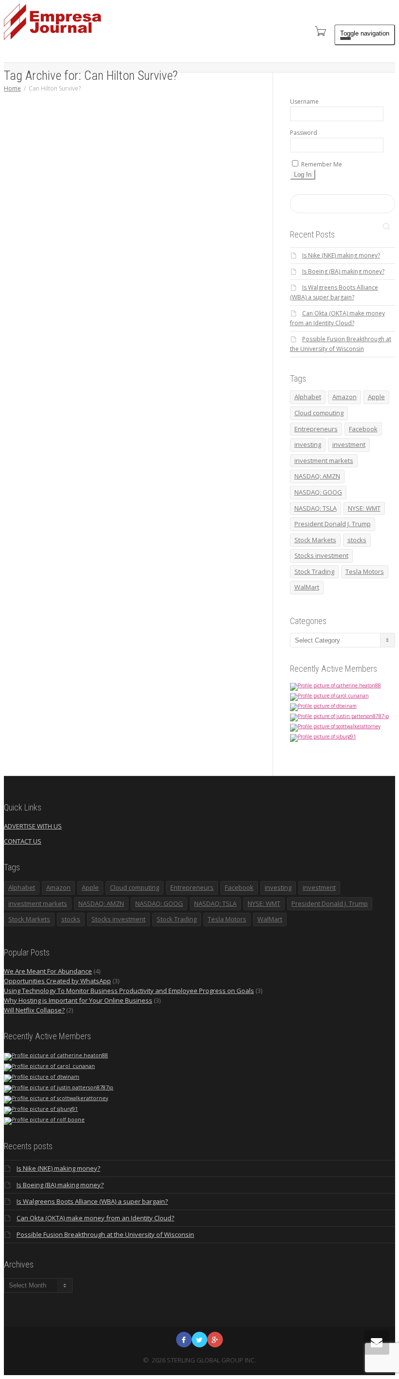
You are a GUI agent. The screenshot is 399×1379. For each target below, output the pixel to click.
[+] (202, 268)
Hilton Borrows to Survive (202, 403)
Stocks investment (321, 555)
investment (348, 444)
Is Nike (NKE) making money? (341, 255)
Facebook (363, 428)
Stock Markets (315, 539)
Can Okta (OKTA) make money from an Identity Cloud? (95, 1218)
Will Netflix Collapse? (34, 1010)
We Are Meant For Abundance (48, 971)
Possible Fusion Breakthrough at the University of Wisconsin (105, 1234)
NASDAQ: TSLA (315, 508)
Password (303, 133)
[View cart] (320, 30)
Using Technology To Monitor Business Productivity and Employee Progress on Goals (129, 990)
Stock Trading (314, 571)
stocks (356, 539)
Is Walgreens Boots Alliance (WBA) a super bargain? (92, 1201)
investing (307, 444)
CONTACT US (22, 841)
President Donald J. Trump (332, 523)
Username (304, 101)
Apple (376, 396)
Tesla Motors (364, 571)
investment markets (323, 460)
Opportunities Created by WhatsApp (57, 980)
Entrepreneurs (316, 428)
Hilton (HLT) (202, 392)
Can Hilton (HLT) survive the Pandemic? (207, 303)
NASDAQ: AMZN (317, 476)
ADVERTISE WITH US (33, 826)
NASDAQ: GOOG (318, 492)
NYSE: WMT (364, 508)
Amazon (344, 396)
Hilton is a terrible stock (201, 438)
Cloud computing (319, 412)
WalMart (306, 587)
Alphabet (307, 396)
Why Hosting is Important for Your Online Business (78, 1000)
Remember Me (321, 164)
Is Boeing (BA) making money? (343, 271)
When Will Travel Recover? (201, 469)
